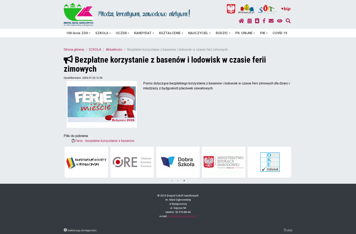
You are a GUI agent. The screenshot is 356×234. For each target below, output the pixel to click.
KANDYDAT (143, 33)
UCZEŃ (121, 33)
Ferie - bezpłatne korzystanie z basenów (104, 141)
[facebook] (264, 21)
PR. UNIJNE (244, 33)
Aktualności (114, 49)
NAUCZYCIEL (198, 33)
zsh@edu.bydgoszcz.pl (182, 216)
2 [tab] (178, 181)
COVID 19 (280, 33)
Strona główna (74, 49)
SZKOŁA (101, 33)
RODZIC (222, 33)
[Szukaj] (288, 21)
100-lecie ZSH (77, 33)
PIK (262, 33)
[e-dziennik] (257, 21)
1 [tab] (172, 181)
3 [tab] (184, 181)
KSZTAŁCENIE (170, 33)
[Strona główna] (241, 21)
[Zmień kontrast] (279, 21)
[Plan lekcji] (249, 21)
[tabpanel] (86, 162)
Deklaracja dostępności (82, 230)
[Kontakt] (271, 21)
